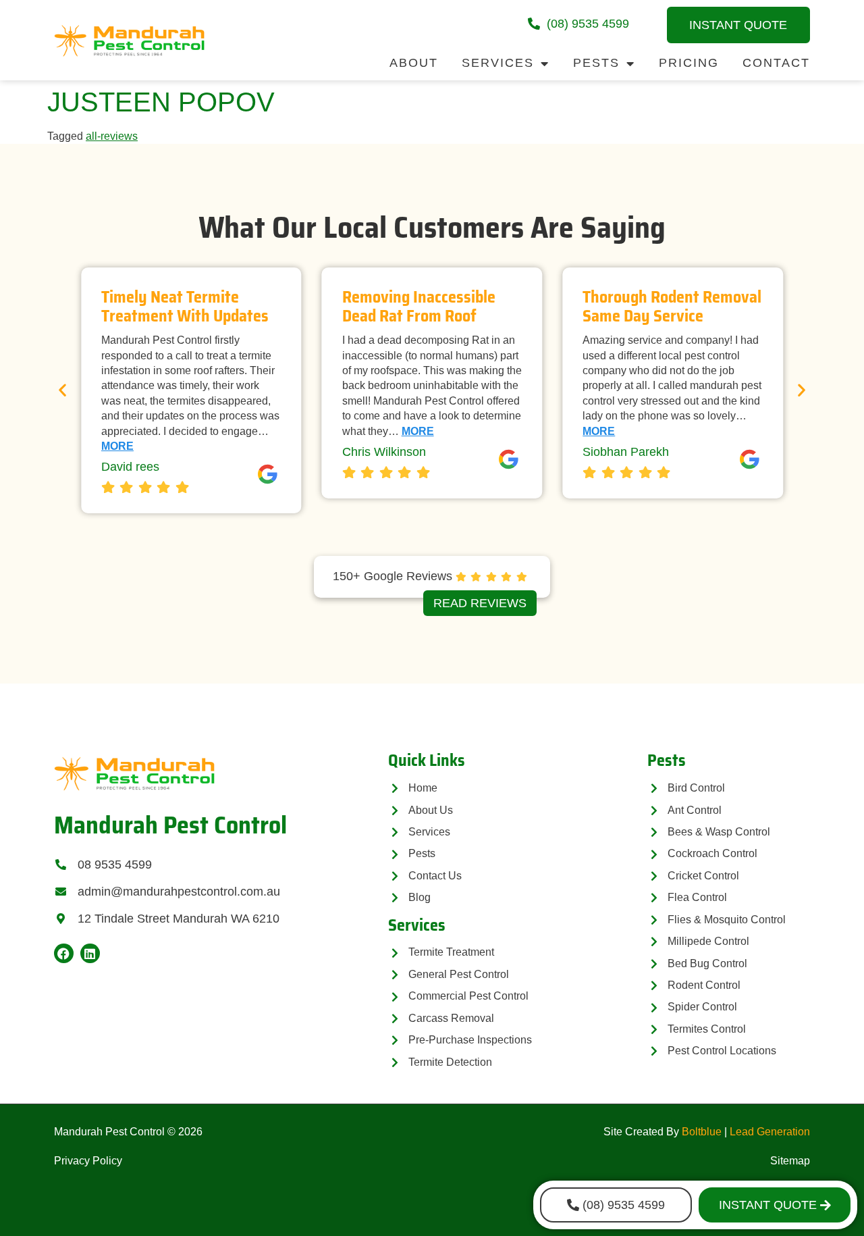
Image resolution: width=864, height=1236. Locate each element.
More (117, 446)
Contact (776, 63)
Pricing (689, 63)
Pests (596, 63)
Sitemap (790, 1160)
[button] (62, 390)
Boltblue (702, 1131)
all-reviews (112, 136)
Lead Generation (770, 1131)
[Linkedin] (90, 953)
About (413, 63)
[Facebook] (64, 953)
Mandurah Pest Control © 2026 (128, 1131)
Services (498, 63)
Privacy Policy (88, 1160)
